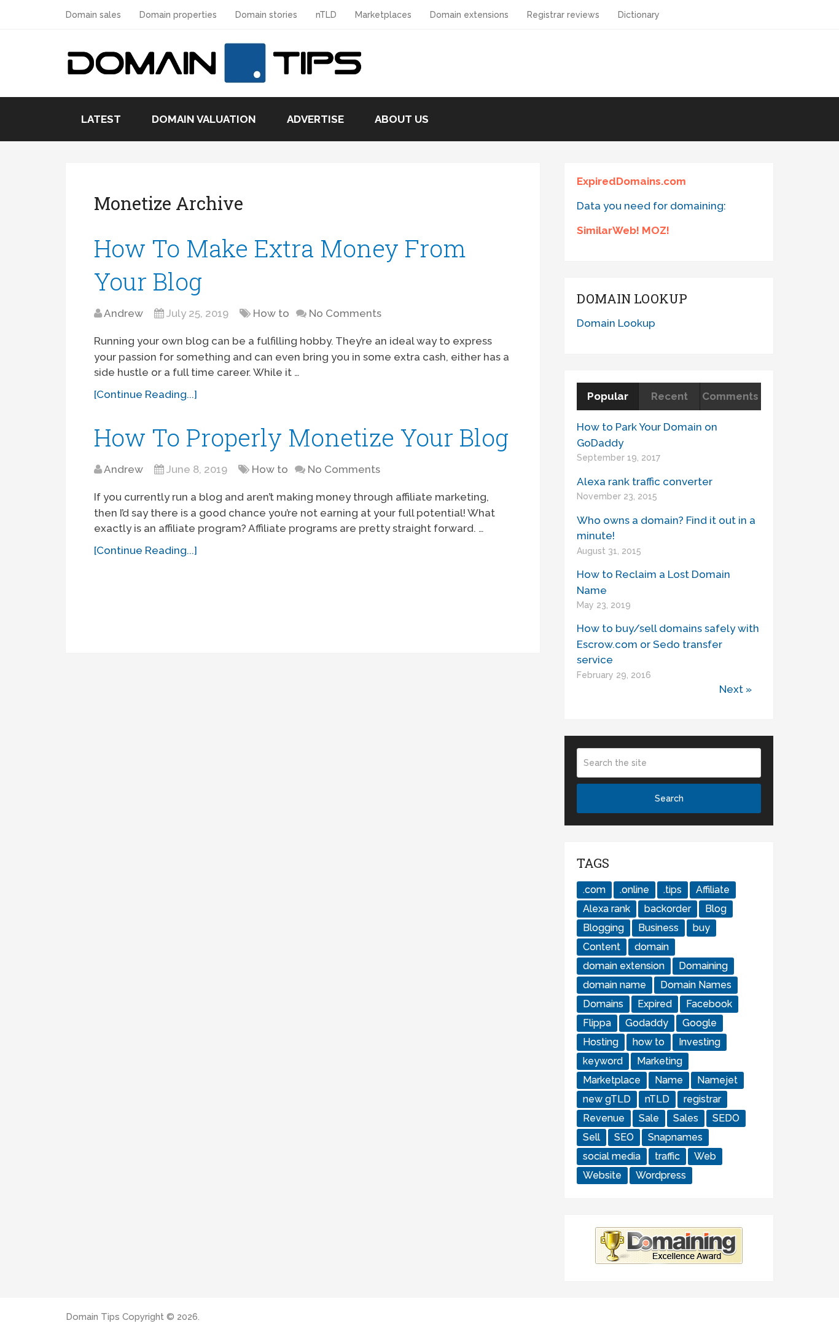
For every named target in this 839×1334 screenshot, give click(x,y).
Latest (101, 119)
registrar (702, 1099)
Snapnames (675, 1137)
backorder (667, 909)
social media (612, 1156)
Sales (685, 1118)
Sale (649, 1118)
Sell (591, 1137)
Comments (730, 396)
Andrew (123, 313)
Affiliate (713, 889)
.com (594, 889)
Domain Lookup (616, 323)
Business (658, 928)
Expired (655, 1004)
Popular (607, 396)
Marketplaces (383, 15)
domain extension (624, 966)
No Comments (345, 313)
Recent (669, 396)
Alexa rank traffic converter (644, 481)
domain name (614, 985)
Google (699, 1023)
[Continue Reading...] (145, 394)
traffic (667, 1156)
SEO (624, 1137)
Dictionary (639, 15)
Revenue (604, 1118)
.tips (672, 889)
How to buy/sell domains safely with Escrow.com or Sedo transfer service (668, 644)
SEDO (725, 1118)
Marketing (659, 1061)
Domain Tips (93, 1316)
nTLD (326, 15)
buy (701, 928)
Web (705, 1156)
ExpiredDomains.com (631, 181)
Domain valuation (204, 119)
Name (669, 1080)
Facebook (709, 1004)
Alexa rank (606, 909)
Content (601, 947)
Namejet (717, 1080)
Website (602, 1175)
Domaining (703, 966)
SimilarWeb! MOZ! (623, 230)
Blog (716, 909)
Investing (699, 1042)
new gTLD (607, 1099)
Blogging (603, 928)
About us (402, 119)
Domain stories (266, 15)
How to (271, 313)
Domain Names (696, 985)
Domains (603, 1004)
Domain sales (93, 15)
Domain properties (178, 15)
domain (651, 947)
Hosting (601, 1042)
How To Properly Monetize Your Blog (301, 437)
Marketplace (612, 1080)
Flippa (597, 1023)
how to (649, 1042)
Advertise (315, 119)
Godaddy (646, 1023)
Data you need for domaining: (651, 206)
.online (634, 889)
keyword (603, 1061)
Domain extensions (469, 15)
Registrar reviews (563, 15)
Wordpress (661, 1175)
